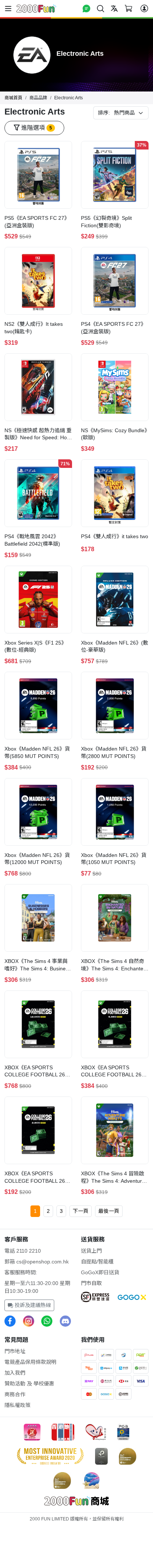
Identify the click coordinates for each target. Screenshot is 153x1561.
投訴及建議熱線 (32, 1305)
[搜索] (101, 8)
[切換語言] (114, 8)
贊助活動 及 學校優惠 (29, 1384)
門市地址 (14, 1351)
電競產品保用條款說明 (30, 1362)
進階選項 (36, 128)
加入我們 (14, 1373)
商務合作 (14, 1394)
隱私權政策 (17, 1405)
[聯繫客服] (86, 8)
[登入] (144, 8)
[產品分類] (9, 8)
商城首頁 (13, 97)
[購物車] (128, 8)
